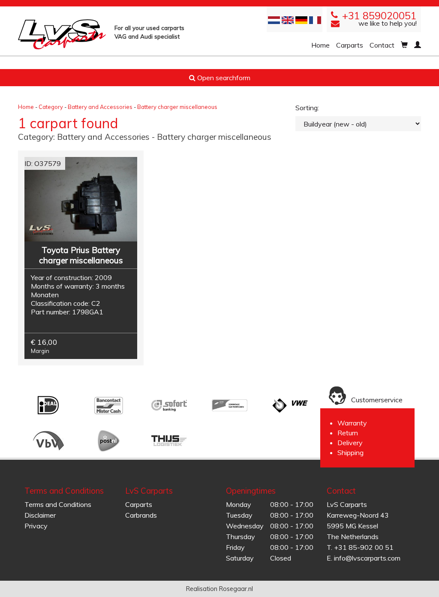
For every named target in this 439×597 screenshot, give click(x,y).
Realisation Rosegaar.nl (219, 589)
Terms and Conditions (57, 504)
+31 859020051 (379, 15)
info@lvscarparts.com (367, 558)
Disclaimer (40, 515)
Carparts (349, 45)
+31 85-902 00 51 (364, 547)
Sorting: (307, 107)
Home (320, 45)
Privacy (36, 526)
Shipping (350, 452)
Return (347, 432)
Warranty (352, 423)
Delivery (350, 442)
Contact (382, 45)
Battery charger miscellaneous (177, 106)
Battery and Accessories (100, 106)
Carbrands (141, 515)
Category (51, 106)
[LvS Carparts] (62, 34)
